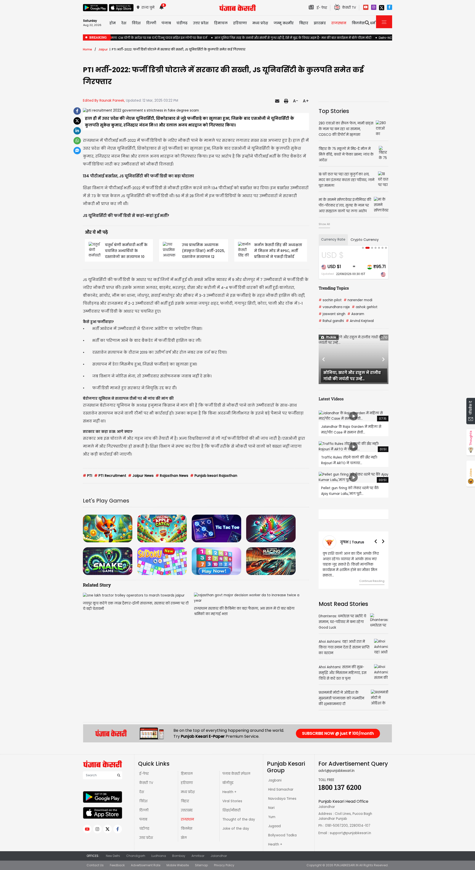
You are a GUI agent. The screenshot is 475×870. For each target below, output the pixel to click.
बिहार (303, 23)
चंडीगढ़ (144, 828)
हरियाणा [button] (240, 23)
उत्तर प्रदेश (201, 23)
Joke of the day (235, 828)
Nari (271, 807)
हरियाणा (187, 782)
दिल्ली (151, 23)
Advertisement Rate (145, 865)
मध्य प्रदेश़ (260, 23)
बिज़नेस (186, 828)
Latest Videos (331, 398)
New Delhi (113, 856)
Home (87, 49)
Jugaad (274, 826)
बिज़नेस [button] (358, 23)
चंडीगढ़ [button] (182, 23)
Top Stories (334, 111)
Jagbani (275, 780)
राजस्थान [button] (338, 23)
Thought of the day (238, 819)
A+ (306, 101)
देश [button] (123, 23)
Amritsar (197, 856)
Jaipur (103, 49)
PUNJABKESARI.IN (346, 865)
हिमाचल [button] (221, 23)
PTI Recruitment (110, 475)
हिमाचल (187, 773)
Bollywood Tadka (282, 835)
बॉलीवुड (228, 782)
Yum (271, 817)
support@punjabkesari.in (350, 833)
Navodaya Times (282, 798)
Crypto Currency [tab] (365, 239)
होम (112, 23)
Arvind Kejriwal (360, 321)
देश (141, 792)
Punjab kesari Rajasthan (213, 475)
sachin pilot (330, 300)
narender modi (358, 300)
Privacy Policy (224, 865)
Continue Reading (374, 575)
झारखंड (320, 23)
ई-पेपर (144, 773)
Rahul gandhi (331, 321)
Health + (229, 792)
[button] (324, 359)
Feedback (117, 865)
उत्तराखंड (187, 810)
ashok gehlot (365, 307)
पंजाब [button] (166, 23)
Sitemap (201, 865)
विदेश (143, 801)
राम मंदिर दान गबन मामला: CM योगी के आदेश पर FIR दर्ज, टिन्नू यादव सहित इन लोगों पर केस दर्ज (145, 38)
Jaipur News (141, 475)
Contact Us (95, 865)
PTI (87, 475)
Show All (324, 224)
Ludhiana (158, 856)
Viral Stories (232, 801)
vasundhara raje (334, 307)
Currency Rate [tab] (333, 239)
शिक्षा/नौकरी (231, 810)
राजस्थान (187, 819)
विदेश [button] (136, 23)
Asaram (355, 314)
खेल (184, 837)
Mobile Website (177, 865)
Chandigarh (135, 856)
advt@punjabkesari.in (336, 770)
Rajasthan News (172, 475)
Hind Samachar (280, 789)
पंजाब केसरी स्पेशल (236, 773)
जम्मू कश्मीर (284, 23)
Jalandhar (219, 856)
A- (295, 101)
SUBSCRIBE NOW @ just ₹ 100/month (338, 733)
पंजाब (143, 819)
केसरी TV (146, 782)
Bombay (178, 856)
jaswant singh (332, 314)
